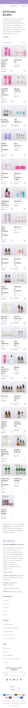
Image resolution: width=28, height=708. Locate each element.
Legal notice (23, 703)
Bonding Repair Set (5, 121)
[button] (26, 6)
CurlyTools (8, 700)
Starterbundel (18, 61)
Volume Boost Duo (18, 318)
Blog (4, 651)
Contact (5, 607)
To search (5, 662)
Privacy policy (23, 700)
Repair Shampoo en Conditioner (4, 291)
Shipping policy (15, 703)
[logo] (12, 6)
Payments (6, 600)
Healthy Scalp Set (17, 451)
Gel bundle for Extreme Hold (5, 370)
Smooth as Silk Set (5, 318)
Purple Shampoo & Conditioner (4, 148)
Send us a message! (16, 591)
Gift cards (6, 604)
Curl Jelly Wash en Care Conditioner (4, 93)
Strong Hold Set (17, 90)
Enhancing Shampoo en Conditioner (5, 483)
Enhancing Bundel (18, 480)
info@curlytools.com (14, 588)
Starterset (17, 201)
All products (6, 648)
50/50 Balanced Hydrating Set (4, 453)
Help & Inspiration (8, 655)
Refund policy (15, 700)
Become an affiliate (8, 635)
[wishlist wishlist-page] (23, 6)
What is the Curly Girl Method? (11, 659)
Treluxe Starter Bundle (4, 512)
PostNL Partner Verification (10, 628)
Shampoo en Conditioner (4, 176)
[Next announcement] (25, 2)
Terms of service (7, 703)
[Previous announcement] (3, 2)
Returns (5, 611)
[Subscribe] (23, 674)
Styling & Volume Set (17, 398)
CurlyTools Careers (8, 631)
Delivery (5, 614)
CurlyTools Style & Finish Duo (5, 203)
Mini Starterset (17, 121)
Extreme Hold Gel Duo (17, 424)
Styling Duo (16, 368)
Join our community (8, 638)
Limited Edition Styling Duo (4, 425)
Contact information (14, 705)
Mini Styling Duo (16, 343)
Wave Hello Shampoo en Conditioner (4, 232)
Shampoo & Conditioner (17, 262)
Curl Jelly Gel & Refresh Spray (4, 63)
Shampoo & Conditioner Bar (17, 176)
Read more (6, 37)
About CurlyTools (8, 624)
